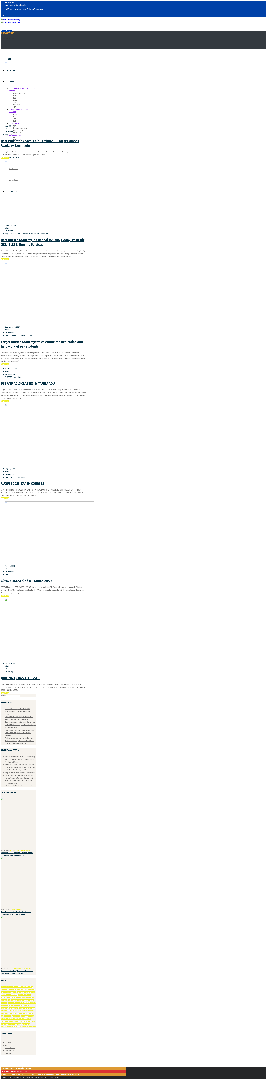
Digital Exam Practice (27, 1000)
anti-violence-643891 (12, 757)
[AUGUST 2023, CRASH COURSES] (49, 464)
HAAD (21, 1003)
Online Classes (22, 234)
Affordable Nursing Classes (9, 987)
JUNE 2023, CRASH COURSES (20, 678)
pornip (7, 765)
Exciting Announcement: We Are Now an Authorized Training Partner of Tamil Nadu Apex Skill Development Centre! (19, 740)
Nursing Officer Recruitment (25, 1013)
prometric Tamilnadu (7, 1021)
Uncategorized (34, 234)
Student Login (6, 31)
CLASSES (12, 135)
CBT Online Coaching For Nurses (24, 786)
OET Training (7, 1016)
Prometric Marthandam (27, 773)
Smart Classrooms (26, 1021)
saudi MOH (17, 1021)
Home (3, 38)
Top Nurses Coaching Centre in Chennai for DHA (21, 1026)
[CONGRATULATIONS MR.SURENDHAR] (49, 561)
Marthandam (4, 1008)
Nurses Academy (6, 1010)
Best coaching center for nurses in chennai (13, 989)
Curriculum (4, 1000)
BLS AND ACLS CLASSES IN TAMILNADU (28, 383)
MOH (10, 1008)
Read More (5, 158)
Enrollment (4, 1003)
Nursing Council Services (26, 1010)
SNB (33, 1021)
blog (6, 135)
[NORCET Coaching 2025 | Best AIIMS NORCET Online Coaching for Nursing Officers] (36, 847)
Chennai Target (11, 997)
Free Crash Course (13, 1003)
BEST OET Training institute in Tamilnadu (19, 995)
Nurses (33, 1008)
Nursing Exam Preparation (8, 1013)
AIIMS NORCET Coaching (25, 987)
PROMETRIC (24, 1016)
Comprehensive (21, 997)
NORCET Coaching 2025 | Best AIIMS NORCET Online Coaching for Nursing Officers (17, 711)
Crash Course (30, 997)
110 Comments (10, 374)
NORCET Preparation (25, 1008)
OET (2, 1016)
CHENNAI (3, 997)
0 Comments (9, 132)
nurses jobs (15, 1010)
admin (7, 129)
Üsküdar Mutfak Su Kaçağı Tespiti (16, 775)
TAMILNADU (13, 1024)
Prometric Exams (12, 1019)
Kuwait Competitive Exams (22, 1005)
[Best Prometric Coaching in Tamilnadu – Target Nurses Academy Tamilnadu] (49, 122)
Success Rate (5, 1024)
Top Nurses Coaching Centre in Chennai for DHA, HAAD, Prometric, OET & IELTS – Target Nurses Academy (20, 724)
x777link (7, 786)
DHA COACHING (16, 1000)
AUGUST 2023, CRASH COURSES (22, 483)
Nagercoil (15, 1008)
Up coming (44, 234)
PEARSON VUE (16, 1016)
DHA (9, 1000)
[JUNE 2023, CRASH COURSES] (49, 659)
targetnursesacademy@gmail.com (14, 1068)
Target (19, 1024)
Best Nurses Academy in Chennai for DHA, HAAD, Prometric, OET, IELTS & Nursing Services (19, 732)
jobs (18, 336)
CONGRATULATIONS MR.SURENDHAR (26, 581)
